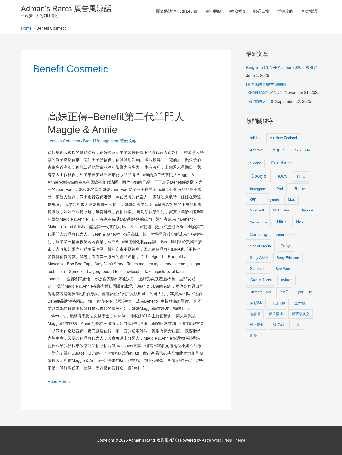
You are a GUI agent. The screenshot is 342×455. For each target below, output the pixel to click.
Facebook (282, 162)
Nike (281, 221)
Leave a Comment (64, 141)
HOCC (282, 176)
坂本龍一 (301, 303)
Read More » (59, 382)
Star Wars (283, 269)
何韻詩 (256, 303)
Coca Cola (301, 150)
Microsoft (257, 210)
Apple (278, 149)
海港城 (278, 325)
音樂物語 (309, 11)
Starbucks (258, 268)
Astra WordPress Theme (223, 440)
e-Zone (255, 163)
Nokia (301, 222)
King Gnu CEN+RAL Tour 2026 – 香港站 (282, 67)
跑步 (253, 335)
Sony (285, 246)
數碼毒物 (261, 11)
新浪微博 (276, 314)
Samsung (258, 234)
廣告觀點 (213, 11)
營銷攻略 (285, 11)
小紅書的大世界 (260, 101)
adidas (255, 138)
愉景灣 (255, 314)
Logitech (272, 200)
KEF (253, 200)
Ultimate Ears (260, 292)
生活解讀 (237, 11)
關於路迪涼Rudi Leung (176, 11)
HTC (301, 176)
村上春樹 (257, 325)
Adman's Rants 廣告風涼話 (66, 8)
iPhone (298, 188)
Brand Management (100, 141)
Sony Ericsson (288, 258)
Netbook (307, 210)
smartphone (285, 235)
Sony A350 (259, 257)
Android (256, 150)
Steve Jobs (260, 280)
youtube (305, 292)
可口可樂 (278, 303)
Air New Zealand (283, 138)
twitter (286, 280)
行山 (297, 325)
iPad (279, 189)
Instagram (258, 189)
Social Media (260, 246)
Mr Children (282, 210)
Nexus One (258, 222)
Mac (291, 200)
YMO (284, 292)
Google (258, 176)
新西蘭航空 (300, 314)
